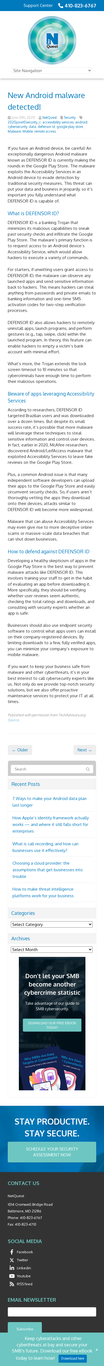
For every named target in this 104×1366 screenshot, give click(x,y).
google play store (70, 127)
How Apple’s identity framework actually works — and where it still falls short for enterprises (50, 824)
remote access (45, 131)
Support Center (38, 5)
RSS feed (24, 1284)
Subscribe (24, 1329)
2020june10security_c (24, 122)
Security (70, 117)
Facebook (25, 1252)
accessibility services (57, 122)
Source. (14, 720)
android (81, 122)
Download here (72, 1358)
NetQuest (49, 117)
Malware (14, 131)
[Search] (88, 769)
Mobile (27, 131)
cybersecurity (17, 127)
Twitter (22, 1260)
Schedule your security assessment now (52, 1151)
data (32, 127)
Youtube (24, 1276)
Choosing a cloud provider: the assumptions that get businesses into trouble (47, 869)
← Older (20, 749)
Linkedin (24, 1268)
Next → (85, 749)
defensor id (46, 127)
